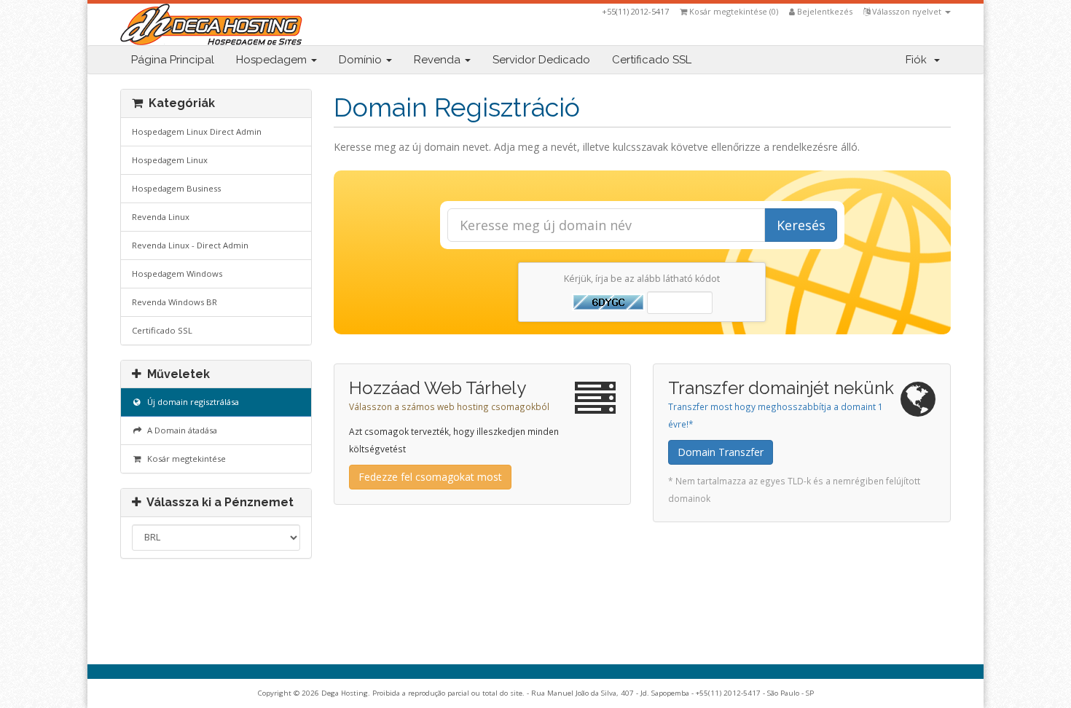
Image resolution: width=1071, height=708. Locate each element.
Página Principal (172, 59)
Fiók (919, 59)
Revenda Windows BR (174, 301)
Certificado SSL (651, 59)
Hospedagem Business (176, 188)
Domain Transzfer (721, 452)
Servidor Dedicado (541, 59)
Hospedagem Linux (170, 159)
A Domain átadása (180, 430)
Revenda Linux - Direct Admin (190, 245)
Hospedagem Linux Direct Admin (197, 131)
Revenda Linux (160, 216)
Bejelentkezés (823, 11)
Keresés (801, 225)
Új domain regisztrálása (191, 401)
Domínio (362, 59)
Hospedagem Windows (177, 273)
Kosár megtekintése (184, 458)
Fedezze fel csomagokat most (430, 477)
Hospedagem (273, 59)
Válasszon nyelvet (907, 11)
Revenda (438, 59)
